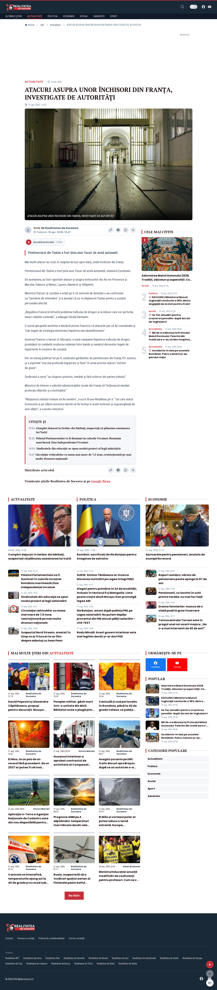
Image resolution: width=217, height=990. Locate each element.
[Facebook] (203, 7)
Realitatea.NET (12, 958)
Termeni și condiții (25, 938)
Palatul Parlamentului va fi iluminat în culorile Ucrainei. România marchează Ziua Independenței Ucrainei (78, 440)
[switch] (193, 7)
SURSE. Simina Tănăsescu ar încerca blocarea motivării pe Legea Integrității (105, 577)
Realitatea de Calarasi (36, 963)
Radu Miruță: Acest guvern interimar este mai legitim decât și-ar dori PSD (106, 634)
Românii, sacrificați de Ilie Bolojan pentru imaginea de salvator (106, 557)
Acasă (31, 25)
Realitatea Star (53, 958)
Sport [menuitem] (113, 16)
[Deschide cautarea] (182, 6)
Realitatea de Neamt (98, 958)
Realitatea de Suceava (61, 228)
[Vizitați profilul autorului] (28, 230)
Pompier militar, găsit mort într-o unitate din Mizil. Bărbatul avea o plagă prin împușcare (73, 708)
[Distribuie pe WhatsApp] (126, 230)
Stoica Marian (86, 751)
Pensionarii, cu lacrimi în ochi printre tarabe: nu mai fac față (181, 595)
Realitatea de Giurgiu (192, 958)
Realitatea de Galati (169, 958)
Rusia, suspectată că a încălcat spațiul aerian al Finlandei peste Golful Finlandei (72, 881)
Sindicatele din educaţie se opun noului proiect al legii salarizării (78, 448)
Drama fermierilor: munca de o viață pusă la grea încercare (181, 609)
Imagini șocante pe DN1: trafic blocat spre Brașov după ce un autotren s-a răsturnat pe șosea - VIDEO (118, 765)
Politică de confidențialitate (51, 938)
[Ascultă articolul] (210, 964)
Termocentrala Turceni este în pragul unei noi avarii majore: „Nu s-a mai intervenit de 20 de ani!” (183, 624)
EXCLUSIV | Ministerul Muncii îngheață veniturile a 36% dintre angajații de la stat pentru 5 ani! (170, 301)
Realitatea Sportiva (32, 958)
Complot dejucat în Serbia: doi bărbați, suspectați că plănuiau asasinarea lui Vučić (83, 430)
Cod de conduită (76, 938)
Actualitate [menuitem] (34, 16)
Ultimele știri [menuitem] (13, 16)
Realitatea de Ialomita (74, 958)
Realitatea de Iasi (120, 958)
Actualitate (55, 25)
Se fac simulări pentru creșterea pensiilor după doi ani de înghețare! (169, 318)
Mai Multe (74, 895)
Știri (42, 25)
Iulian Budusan (131, 866)
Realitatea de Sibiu (106, 963)
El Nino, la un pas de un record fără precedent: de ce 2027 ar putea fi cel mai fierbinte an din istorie (28, 765)
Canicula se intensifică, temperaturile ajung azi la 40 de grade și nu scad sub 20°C (27, 881)
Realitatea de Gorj (13, 963)
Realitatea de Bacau (60, 963)
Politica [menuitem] (53, 16)
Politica (153, 293)
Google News (100, 481)
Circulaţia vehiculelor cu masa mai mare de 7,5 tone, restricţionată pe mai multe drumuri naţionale (83, 456)
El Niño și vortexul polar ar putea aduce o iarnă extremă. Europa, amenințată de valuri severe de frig (119, 825)
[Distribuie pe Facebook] (118, 230)
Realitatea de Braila (128, 963)
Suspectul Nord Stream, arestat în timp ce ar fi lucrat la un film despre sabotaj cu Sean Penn (46, 636)
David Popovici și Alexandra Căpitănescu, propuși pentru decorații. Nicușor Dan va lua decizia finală (28, 708)
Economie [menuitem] (69, 16)
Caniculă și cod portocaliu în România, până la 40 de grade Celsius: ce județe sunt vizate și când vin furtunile (118, 710)
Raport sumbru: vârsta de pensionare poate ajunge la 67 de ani (183, 579)
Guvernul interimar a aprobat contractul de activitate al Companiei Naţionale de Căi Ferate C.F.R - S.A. (71, 765)
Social (145, 286)
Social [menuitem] (84, 16)
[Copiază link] (111, 230)
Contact (9, 938)
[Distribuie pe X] (133, 230)
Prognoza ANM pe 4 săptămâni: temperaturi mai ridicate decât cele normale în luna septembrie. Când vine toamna (74, 825)
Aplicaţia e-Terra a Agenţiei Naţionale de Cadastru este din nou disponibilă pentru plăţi (28, 820)
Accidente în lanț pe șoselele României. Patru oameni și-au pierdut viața (169, 354)
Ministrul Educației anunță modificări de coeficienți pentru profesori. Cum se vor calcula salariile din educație (119, 880)
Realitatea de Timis (83, 963)
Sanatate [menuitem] (99, 16)
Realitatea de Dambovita (144, 958)
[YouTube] (210, 7)
